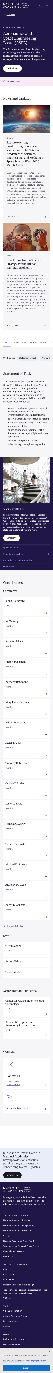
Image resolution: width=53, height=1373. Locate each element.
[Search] (40, 5)
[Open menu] (47, 5)
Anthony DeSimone (16, 681)
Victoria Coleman (15, 661)
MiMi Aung (12, 621)
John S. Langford (15, 600)
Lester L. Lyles (13, 803)
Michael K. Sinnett (16, 864)
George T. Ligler (14, 783)
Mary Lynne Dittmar (17, 702)
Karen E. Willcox (15, 904)
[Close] (50, 1352)
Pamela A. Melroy (15, 823)
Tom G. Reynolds (15, 844)
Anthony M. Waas (15, 884)
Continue (26, 1368)
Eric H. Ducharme (15, 722)
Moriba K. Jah (13, 742)
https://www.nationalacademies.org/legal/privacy (24, 1361)
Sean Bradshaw (14, 641)
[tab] (7, 343)
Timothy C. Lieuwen (17, 763)
